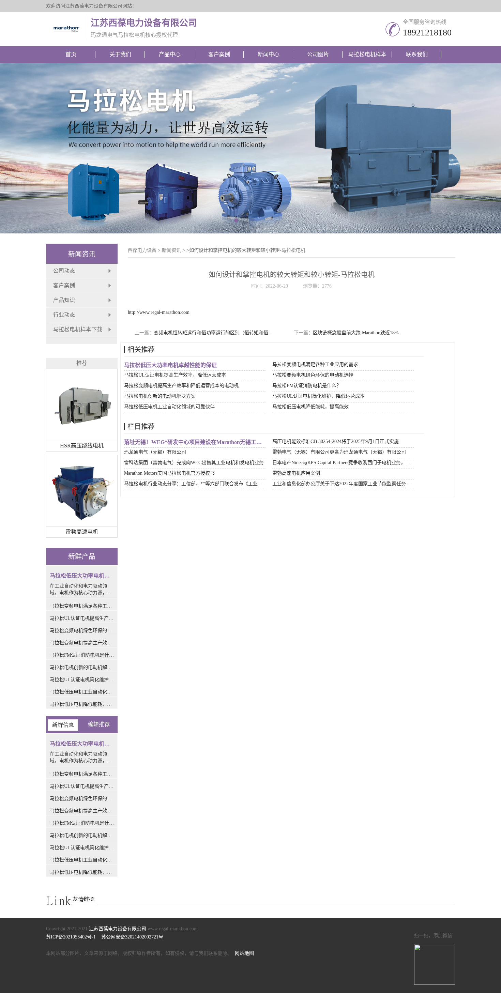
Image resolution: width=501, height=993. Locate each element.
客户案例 (219, 54)
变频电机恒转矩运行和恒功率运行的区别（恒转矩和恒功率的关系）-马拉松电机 (238, 332)
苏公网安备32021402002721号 (130, 936)
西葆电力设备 (142, 250)
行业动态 (64, 315)
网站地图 (244, 953)
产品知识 (64, 300)
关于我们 (120, 54)
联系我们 (417, 54)
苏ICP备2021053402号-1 (72, 936)
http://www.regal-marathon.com (158, 312)
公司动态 (64, 271)
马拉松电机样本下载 (77, 329)
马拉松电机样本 (367, 54)
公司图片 (318, 54)
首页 (70, 54)
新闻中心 (268, 54)
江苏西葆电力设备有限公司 (117, 928)
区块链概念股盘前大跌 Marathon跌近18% (356, 332)
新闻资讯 (171, 250)
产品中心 (170, 54)
